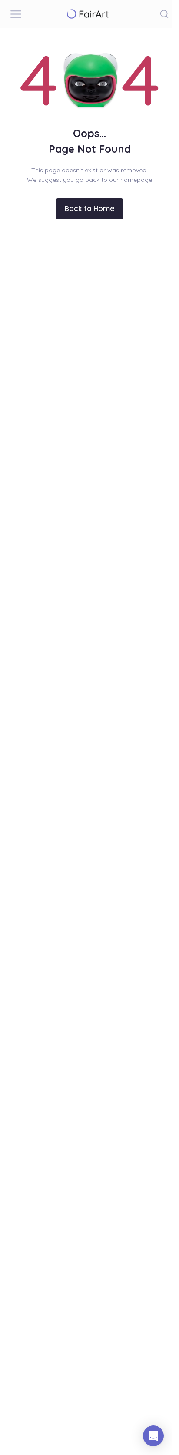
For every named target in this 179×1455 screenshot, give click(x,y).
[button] (164, 14)
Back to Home (89, 209)
